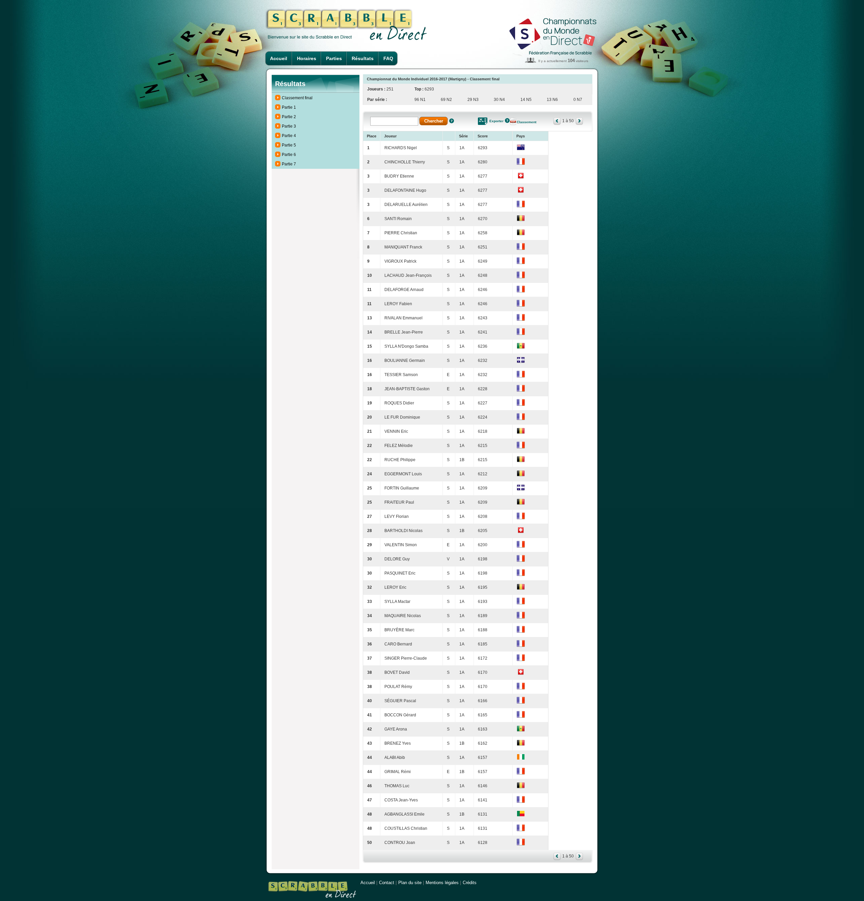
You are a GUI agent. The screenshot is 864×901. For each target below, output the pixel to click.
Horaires (306, 58)
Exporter (496, 121)
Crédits (470, 882)
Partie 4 (289, 135)
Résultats (363, 58)
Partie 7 (289, 164)
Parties (334, 58)
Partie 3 (289, 126)
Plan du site (410, 882)
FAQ (388, 58)
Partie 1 (289, 107)
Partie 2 (289, 116)
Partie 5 (289, 145)
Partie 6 (289, 154)
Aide (451, 121)
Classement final (297, 98)
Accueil (278, 58)
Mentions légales (442, 882)
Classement (526, 122)
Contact (386, 882)
